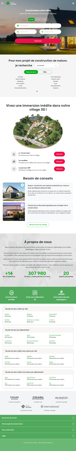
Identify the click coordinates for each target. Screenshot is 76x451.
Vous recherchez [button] (8, 430)
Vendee (55, 81)
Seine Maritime (55, 86)
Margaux (29, 314)
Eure (55, 83)
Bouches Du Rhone (32, 341)
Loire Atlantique (56, 77)
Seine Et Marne (20, 79)
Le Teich (51, 320)
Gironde (20, 77)
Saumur (29, 362)
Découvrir (59, 154)
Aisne (28, 335)
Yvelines (7, 335)
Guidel (6, 356)
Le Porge (7, 362)
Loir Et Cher (8, 341)
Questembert (53, 314)
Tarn (6, 383)
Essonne (55, 88)
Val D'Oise (52, 341)
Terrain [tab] (31, 19)
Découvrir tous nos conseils (38, 225)
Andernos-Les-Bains (33, 320)
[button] (37, 91)
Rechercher (38, 41)
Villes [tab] (45, 72)
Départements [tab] (31, 72)
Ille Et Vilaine (20, 83)
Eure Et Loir (30, 383)
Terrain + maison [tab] (41, 19)
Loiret (20, 86)
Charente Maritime (20, 88)
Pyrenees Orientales (55, 335)
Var (50, 383)
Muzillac (7, 314)
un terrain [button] (40, 65)
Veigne (51, 362)
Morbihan (20, 81)
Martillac (7, 320)
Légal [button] (4, 436)
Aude (6, 377)
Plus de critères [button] (37, 36)
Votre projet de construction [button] (12, 424)
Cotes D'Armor (31, 377)
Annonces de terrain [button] (9, 418)
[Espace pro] (73, 2)
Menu (3, 2)
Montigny (52, 356)
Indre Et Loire (55, 79)
